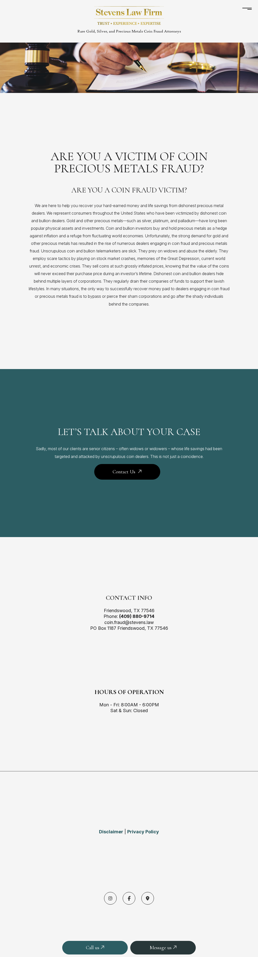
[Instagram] (110, 898)
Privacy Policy (143, 831)
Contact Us (124, 472)
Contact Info (129, 598)
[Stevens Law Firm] (129, 15)
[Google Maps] (147, 898)
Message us (161, 948)
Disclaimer (111, 831)
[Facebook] (129, 898)
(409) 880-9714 (136, 616)
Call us (93, 948)
